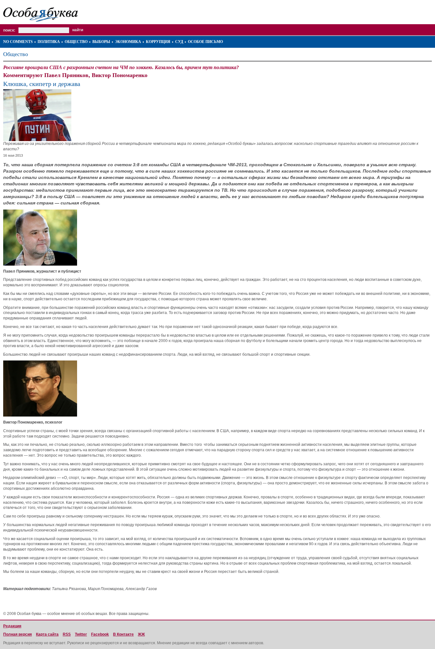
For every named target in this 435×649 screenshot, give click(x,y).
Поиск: (9, 30)
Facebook (100, 634)
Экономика (128, 41)
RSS (67, 634)
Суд (179, 41)
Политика (49, 41)
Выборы (101, 41)
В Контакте (123, 634)
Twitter (81, 634)
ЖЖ (141, 634)
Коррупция (158, 41)
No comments (18, 41)
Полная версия (17, 634)
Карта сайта (47, 634)
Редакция (12, 626)
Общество (76, 41)
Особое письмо (205, 41)
